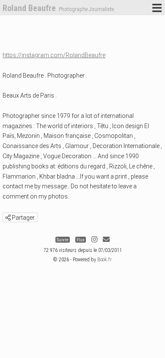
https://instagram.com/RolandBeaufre (54, 55)
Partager (23, 217)
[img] (8, 218)
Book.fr (104, 260)
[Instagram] (94, 240)
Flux (81, 240)
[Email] (106, 240)
